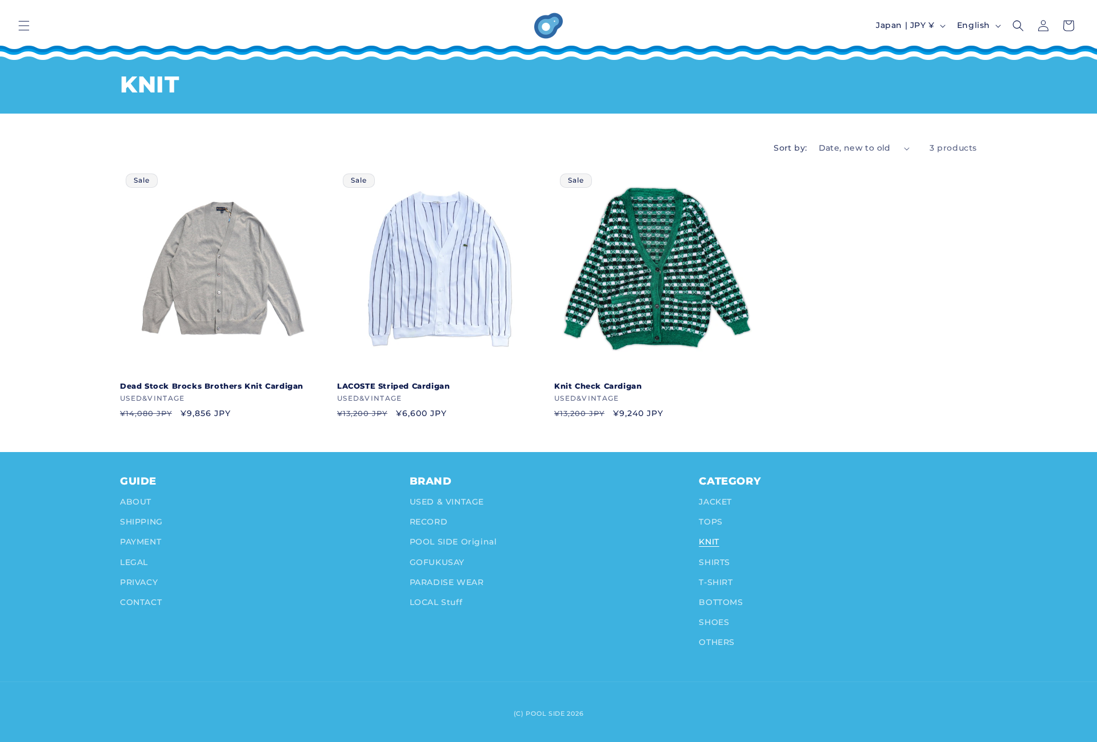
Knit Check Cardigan (598, 385)
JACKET (715, 502)
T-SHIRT (715, 582)
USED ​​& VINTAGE (447, 502)
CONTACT (141, 602)
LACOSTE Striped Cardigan (393, 385)
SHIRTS (714, 562)
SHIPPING (141, 522)
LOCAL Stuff (436, 602)
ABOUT (135, 502)
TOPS (710, 522)
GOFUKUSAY (437, 562)
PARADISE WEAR (447, 582)
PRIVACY (139, 582)
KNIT (709, 542)
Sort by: (790, 148)
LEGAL (134, 562)
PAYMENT (140, 542)
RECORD (429, 522)
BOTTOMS (721, 602)
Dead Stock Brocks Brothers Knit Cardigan (211, 385)
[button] (24, 25)
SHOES (714, 622)
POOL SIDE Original (453, 542)
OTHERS (717, 642)
